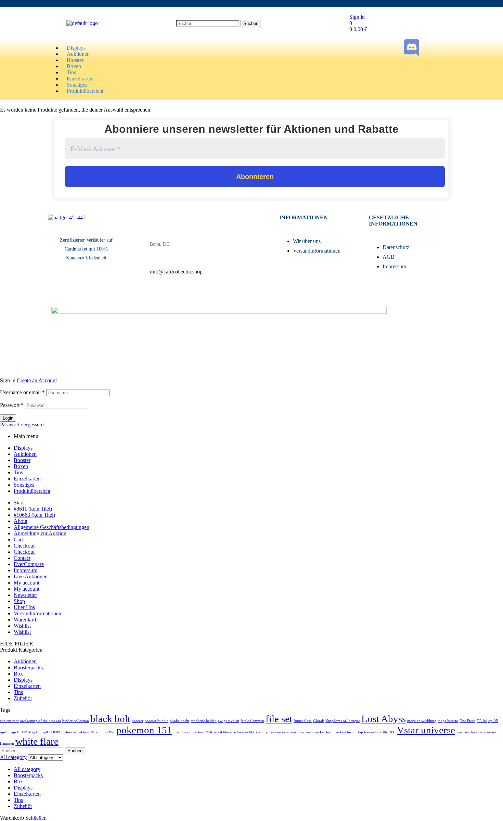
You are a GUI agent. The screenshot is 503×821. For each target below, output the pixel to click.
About (20, 521)
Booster (22, 460)
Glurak (318, 721)
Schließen (36, 818)
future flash (303, 721)
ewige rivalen (228, 721)
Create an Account (37, 380)
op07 (46, 732)
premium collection (188, 732)
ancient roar (9, 721)
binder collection (75, 721)
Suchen (250, 23)
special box (296, 732)
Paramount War (103, 732)
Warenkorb (26, 620)
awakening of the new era (40, 721)
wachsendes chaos (470, 732)
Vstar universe (426, 729)
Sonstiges (24, 485)
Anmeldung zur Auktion (40, 533)
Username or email (22, 392)
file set (279, 718)
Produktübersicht (32, 491)
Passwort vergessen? (22, 424)
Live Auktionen (31, 576)
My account (26, 583)
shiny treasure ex (272, 732)
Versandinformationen (37, 613)
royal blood (223, 732)
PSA (209, 732)
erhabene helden (204, 721)
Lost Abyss (383, 718)
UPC (392, 732)
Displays (23, 448)
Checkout (24, 546)
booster (137, 721)
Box (18, 674)
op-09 (5, 732)
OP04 (26, 732)
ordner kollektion (75, 732)
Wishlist (22, 626)
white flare (37, 741)
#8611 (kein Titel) (33, 509)
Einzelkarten (27, 479)
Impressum (25, 570)
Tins (18, 472)
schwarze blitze (246, 732)
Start (19, 502)
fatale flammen (252, 721)
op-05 (493, 721)
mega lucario (448, 721)
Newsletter (25, 595)
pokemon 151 (144, 729)
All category (27, 769)
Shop (19, 601)
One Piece (467, 721)
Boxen (21, 466)
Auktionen (25, 454)
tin (354, 732)
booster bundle (156, 721)
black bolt (110, 718)
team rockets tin (338, 732)
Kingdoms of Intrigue (342, 721)
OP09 (55, 732)
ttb (385, 732)
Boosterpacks (28, 667)
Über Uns (24, 607)
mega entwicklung (421, 721)
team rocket (315, 732)
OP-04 (482, 721)
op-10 (16, 732)
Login (8, 418)
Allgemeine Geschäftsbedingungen (51, 527)
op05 (36, 732)
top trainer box (370, 732)
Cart (18, 539)
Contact (22, 558)
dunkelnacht (179, 721)
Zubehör (23, 698)
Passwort (12, 405)
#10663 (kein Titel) (34, 515)
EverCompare (29, 564)
